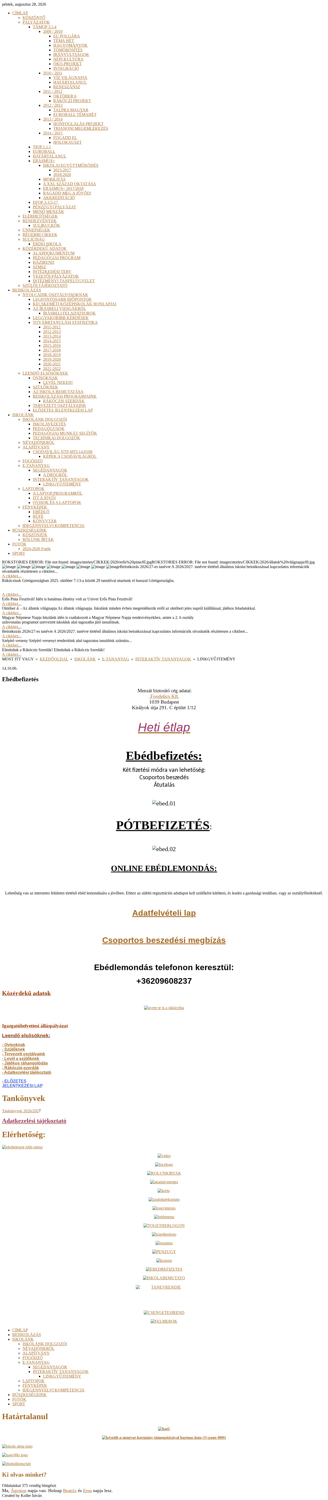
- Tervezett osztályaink (23, 1054)
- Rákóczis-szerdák (20, 1068)
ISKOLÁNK (85, 659)
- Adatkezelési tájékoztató (26, 1072)
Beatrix (70, 1490)
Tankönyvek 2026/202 (20, 1111)
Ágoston (18, 1490)
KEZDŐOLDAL (54, 659)
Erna (87, 1490)
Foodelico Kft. (164, 696)
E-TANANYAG (115, 659)
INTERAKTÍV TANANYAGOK (163, 659)
